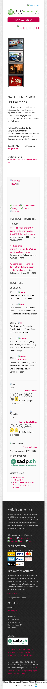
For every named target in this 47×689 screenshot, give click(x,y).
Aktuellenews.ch (19, 477)
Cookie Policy (26, 685)
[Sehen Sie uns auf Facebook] (15, 205)
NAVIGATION (22, 19)
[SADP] (23, 462)
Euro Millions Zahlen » (28, 422)
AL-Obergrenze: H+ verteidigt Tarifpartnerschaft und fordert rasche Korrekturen (22, 267)
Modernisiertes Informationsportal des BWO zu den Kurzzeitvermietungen (23, 249)
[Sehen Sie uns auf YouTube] (14, 211)
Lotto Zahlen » (31, 390)
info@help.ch (13, 149)
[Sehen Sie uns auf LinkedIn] (25, 208)
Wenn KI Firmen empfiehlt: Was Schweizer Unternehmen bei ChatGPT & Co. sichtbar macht (22, 231)
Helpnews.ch (18, 480)
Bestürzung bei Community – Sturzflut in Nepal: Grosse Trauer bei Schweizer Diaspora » (23, 329)
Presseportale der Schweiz (23, 482)
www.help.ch (12, 594)
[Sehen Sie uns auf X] (28, 205)
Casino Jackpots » (30, 447)
